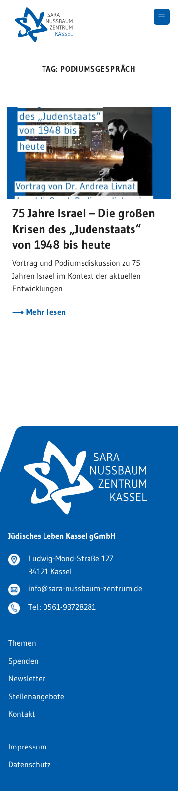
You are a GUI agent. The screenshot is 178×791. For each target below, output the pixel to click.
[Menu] (162, 17)
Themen (22, 643)
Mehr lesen (45, 312)
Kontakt (21, 714)
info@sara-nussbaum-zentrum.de (85, 588)
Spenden (23, 661)
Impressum (27, 746)
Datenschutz (29, 764)
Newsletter (26, 678)
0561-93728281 (69, 607)
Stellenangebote (36, 696)
